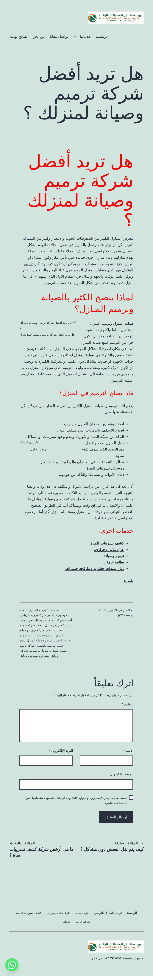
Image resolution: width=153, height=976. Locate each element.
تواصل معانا (59, 36)
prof (120, 615)
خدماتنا (85, 36)
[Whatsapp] (11, 964)
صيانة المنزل (84, 355)
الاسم (128, 751)
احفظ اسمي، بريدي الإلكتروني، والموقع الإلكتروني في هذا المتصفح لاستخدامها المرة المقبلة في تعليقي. (76, 800)
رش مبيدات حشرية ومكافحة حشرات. (94, 568)
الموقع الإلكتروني (121, 774)
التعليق (127, 704)
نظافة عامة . (114, 562)
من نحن (38, 36)
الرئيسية (102, 36)
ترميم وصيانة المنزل (39, 640)
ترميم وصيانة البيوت (40, 635)
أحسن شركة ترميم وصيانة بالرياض (50, 620)
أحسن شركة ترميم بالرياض (37, 615)
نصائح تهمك (18, 36)
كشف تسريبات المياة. (107, 543)
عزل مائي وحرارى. (109, 549)
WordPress (112, 958)
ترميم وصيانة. (113, 556)
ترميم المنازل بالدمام (33, 610)
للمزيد (128, 580)
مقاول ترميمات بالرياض (34, 655)
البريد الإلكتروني (61, 751)
